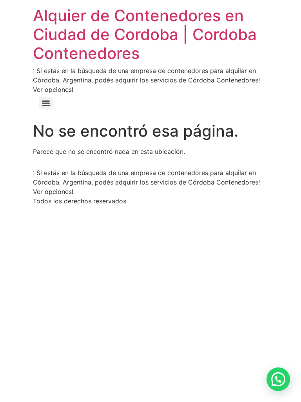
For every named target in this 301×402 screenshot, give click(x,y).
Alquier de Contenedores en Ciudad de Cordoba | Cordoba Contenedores (145, 34)
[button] (278, 379)
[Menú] (46, 103)
